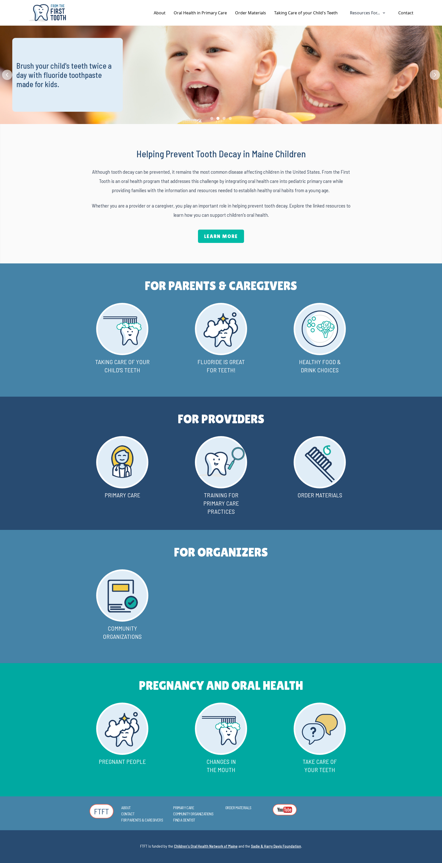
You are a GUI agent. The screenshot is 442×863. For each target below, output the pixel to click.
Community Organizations (193, 813)
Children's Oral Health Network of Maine (206, 846)
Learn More (221, 236)
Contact (405, 13)
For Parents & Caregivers (142, 819)
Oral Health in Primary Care (200, 13)
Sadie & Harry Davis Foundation (276, 846)
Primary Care (183, 807)
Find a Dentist (184, 819)
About (159, 13)
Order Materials (250, 13)
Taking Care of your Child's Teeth (306, 13)
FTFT (101, 811)
